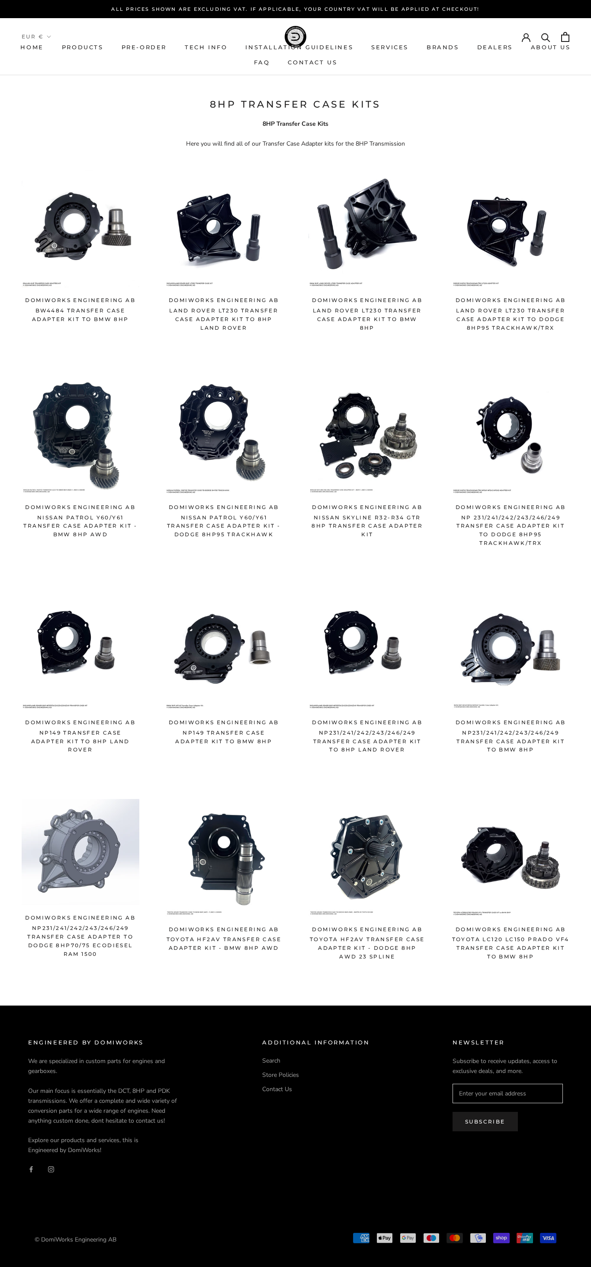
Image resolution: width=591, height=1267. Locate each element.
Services (389, 47)
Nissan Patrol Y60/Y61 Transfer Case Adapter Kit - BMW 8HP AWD (80, 526)
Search (271, 1061)
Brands (443, 47)
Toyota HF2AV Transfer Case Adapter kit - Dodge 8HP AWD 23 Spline (367, 948)
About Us (551, 47)
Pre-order (144, 47)
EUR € (33, 36)
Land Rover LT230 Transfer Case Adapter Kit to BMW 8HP (367, 319)
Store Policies (280, 1075)
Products (82, 47)
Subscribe (485, 1121)
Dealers (495, 47)
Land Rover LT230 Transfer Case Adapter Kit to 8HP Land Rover (223, 319)
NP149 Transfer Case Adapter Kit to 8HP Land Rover (80, 741)
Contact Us (312, 62)
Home (31, 47)
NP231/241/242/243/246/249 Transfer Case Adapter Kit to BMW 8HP (510, 741)
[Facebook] (31, 1169)
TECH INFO (206, 47)
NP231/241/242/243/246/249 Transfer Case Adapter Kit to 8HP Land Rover (367, 741)
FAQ (262, 62)
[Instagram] (51, 1169)
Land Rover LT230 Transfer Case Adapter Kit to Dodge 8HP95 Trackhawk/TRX (510, 319)
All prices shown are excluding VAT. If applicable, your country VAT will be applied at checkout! (295, 9)
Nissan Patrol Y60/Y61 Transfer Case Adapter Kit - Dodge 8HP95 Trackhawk (224, 526)
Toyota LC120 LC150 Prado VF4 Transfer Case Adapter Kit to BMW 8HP (510, 948)
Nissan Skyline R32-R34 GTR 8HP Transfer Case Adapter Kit (367, 526)
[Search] (545, 36)
